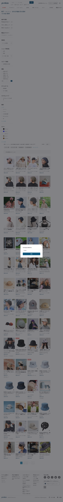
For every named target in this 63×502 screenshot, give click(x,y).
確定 (31, 254)
